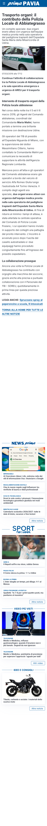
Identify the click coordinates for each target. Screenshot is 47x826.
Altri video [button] (38, 663)
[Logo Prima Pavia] (23, 3)
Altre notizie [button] (37, 520)
